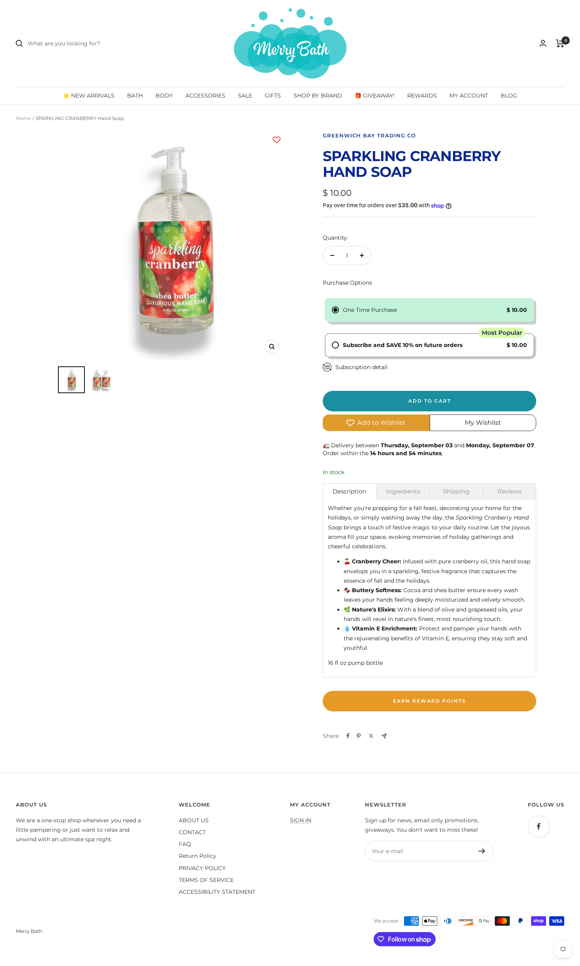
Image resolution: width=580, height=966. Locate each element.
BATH (135, 95)
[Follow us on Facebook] (539, 826)
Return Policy (197, 855)
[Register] (482, 851)
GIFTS (273, 95)
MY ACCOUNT (468, 95)
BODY (164, 95)
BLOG (509, 95)
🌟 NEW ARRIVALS (88, 95)
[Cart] (560, 43)
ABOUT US (194, 820)
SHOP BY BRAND (318, 95)
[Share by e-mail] (384, 736)
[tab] (349, 491)
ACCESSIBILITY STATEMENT (217, 891)
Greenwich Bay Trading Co (369, 135)
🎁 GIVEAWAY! (375, 95)
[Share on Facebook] (348, 736)
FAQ (185, 844)
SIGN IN (300, 820)
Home (23, 118)
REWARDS (422, 95)
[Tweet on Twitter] (371, 736)
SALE (245, 95)
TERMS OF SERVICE (206, 879)
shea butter (450, 590)
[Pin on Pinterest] (359, 736)
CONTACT (192, 832)
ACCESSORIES (205, 95)
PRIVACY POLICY (202, 868)
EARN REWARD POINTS (429, 701)
